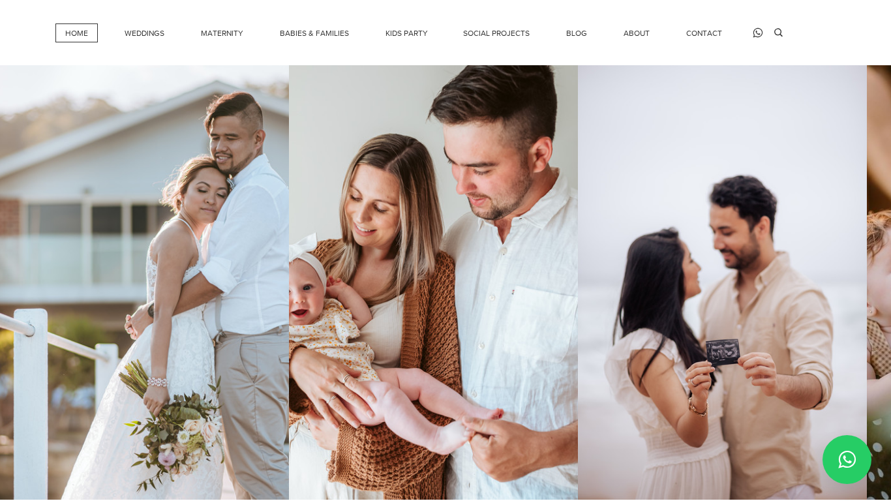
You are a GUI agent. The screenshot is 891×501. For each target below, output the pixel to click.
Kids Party (406, 33)
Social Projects (496, 33)
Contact (704, 33)
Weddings (144, 33)
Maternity (222, 33)
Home (76, 33)
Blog (576, 33)
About (637, 33)
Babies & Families (314, 33)
